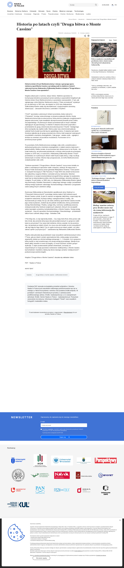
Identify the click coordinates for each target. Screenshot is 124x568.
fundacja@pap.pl (78, 550)
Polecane (99, 187)
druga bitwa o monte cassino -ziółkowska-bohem (51, 275)
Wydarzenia (80, 14)
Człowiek (33, 11)
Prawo (44, 14)
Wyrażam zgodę (41, 558)
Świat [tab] (115, 40)
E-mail (43, 422)
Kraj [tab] (110, 40)
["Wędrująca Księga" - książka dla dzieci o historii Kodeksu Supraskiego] (104, 171)
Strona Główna (72, 19)
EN (116, 5)
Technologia (79, 11)
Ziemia (55, 11)
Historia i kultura (98, 176)
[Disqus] (53, 343)
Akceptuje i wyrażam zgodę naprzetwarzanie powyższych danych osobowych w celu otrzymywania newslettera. (62, 429)
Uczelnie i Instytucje (14, 14)
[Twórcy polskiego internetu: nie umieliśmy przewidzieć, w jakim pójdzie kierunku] (104, 87)
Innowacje (27, 14)
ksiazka (29, 275)
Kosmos (10, 11)
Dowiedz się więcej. (101, 555)
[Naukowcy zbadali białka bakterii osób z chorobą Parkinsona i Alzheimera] (104, 71)
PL (112, 5)
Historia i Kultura (21, 11)
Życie (48, 11)
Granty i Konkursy (67, 14)
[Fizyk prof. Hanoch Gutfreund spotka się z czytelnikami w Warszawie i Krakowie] (104, 122)
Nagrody (36, 14)
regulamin (50, 429)
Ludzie (88, 14)
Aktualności (81, 19)
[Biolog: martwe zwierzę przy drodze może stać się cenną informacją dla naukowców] (104, 210)
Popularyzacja (53, 14)
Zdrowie (41, 11)
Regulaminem (68, 312)
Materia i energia (66, 11)
